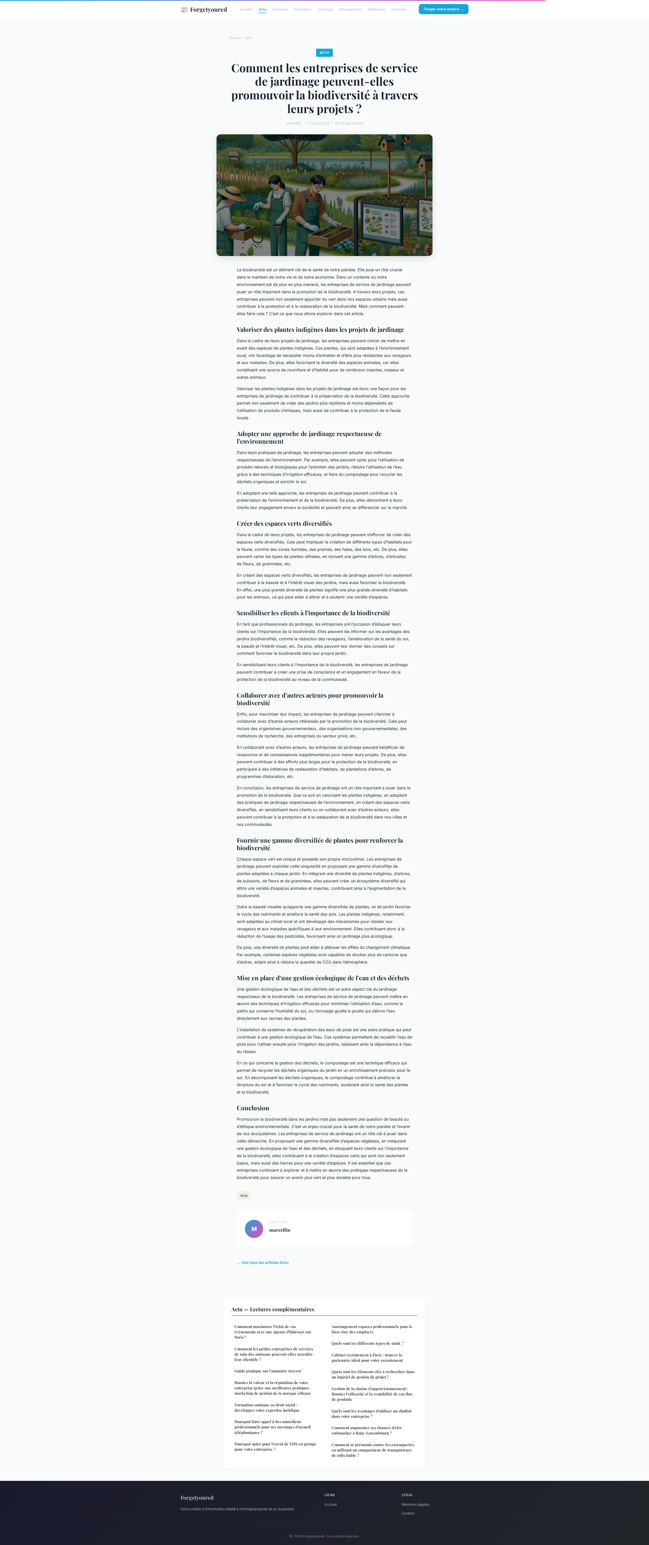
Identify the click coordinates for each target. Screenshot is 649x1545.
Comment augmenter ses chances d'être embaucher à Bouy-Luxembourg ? (367, 1430)
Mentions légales (415, 1504)
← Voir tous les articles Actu (263, 1262)
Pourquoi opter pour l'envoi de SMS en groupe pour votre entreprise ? (275, 1446)
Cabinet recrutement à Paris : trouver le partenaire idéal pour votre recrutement (367, 1357)
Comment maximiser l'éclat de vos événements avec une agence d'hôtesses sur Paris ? (273, 1332)
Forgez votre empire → (444, 9)
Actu (262, 9)
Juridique (325, 9)
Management (350, 9)
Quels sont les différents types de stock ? (367, 1343)
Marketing (376, 9)
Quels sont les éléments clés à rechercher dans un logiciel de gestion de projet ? (373, 1374)
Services (398, 9)
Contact (408, 1513)
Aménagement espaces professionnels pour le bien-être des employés (372, 1329)
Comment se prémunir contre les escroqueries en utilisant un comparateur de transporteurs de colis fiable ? (373, 1450)
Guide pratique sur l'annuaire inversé (268, 1370)
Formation (302, 9)
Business (280, 9)
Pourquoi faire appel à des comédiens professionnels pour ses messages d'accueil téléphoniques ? (273, 1427)
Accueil (246, 9)
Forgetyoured (204, 9)
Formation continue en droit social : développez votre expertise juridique (267, 1407)
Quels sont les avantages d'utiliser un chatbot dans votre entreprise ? (371, 1413)
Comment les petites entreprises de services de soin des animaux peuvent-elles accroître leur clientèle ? (274, 1354)
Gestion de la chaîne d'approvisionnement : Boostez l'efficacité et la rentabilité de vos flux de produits (372, 1394)
